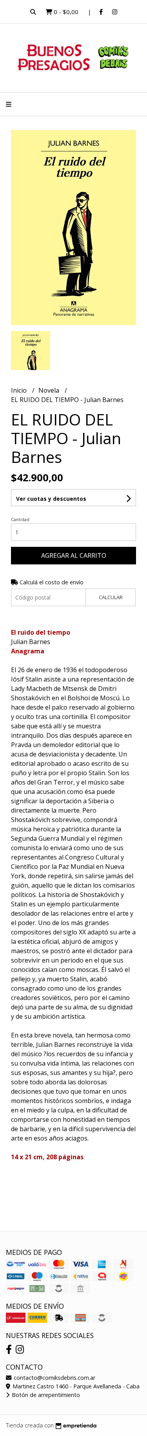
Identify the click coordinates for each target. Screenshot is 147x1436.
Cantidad (20, 519)
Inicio (19, 390)
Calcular (111, 597)
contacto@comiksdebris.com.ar (53, 1377)
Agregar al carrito (73, 555)
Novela (49, 390)
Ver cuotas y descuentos (51, 498)
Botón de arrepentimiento (45, 1395)
